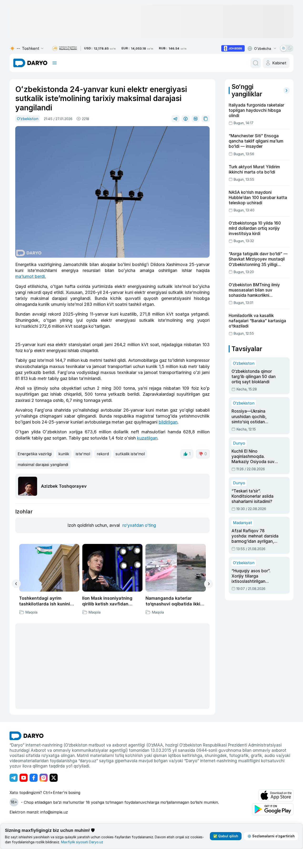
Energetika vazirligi (35, 453)
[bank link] (64, 48)
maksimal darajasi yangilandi (43, 464)
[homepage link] (30, 63)
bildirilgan (168, 421)
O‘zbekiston (27, 118)
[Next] (208, 583)
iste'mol (83, 453)
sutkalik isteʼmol (130, 453)
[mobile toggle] (54, 63)
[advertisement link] (233, 48)
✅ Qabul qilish (225, 836)
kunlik (63, 453)
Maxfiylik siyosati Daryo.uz (82, 842)
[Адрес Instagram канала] (44, 778)
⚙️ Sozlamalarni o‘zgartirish (271, 836)
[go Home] (27, 735)
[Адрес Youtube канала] (24, 778)
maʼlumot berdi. (30, 276)
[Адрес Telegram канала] (14, 778)
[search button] (255, 63)
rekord (103, 453)
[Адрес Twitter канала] (54, 778)
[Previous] (16, 583)
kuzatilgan (147, 437)
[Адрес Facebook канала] (34, 778)
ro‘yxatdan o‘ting (139, 525)
